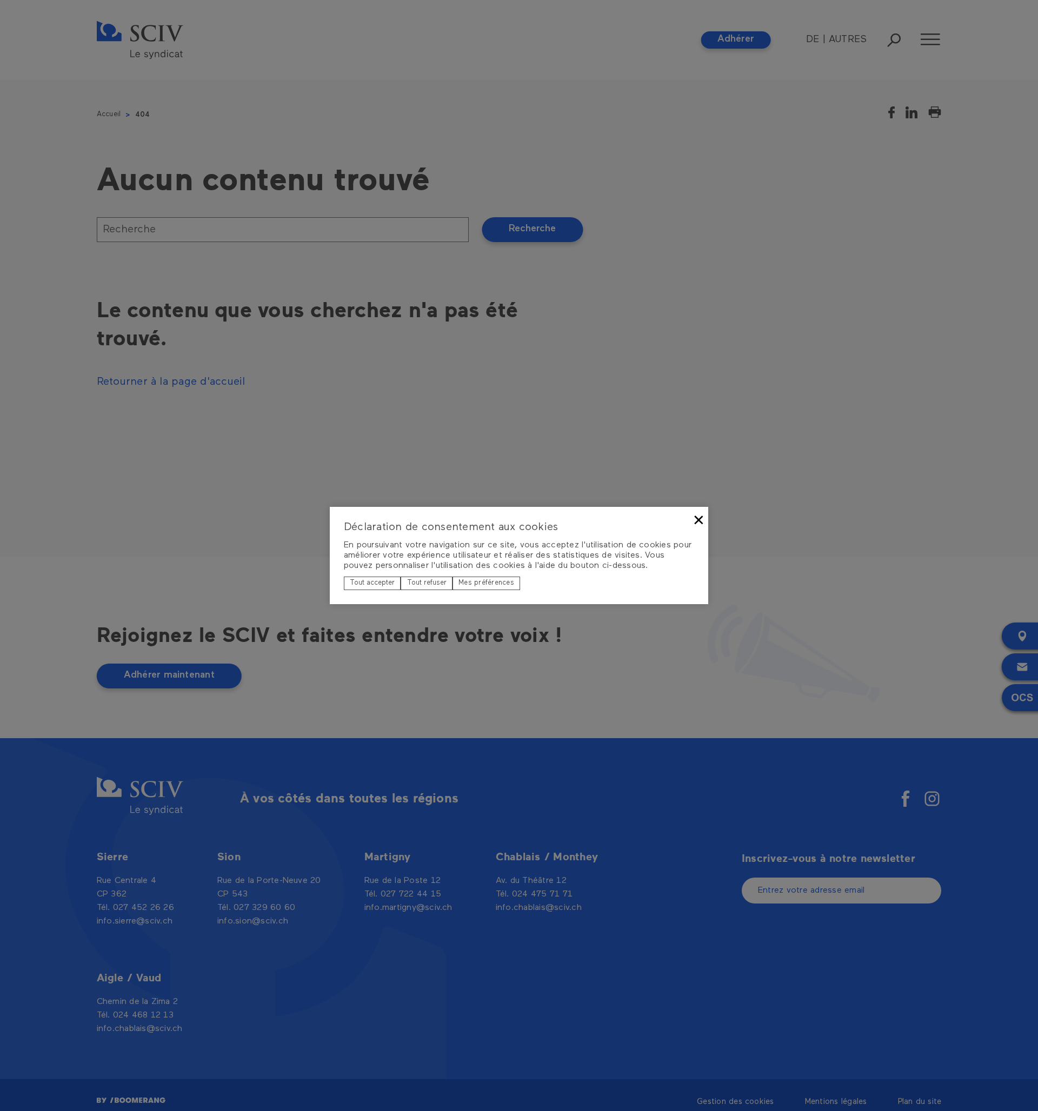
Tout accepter (372, 582)
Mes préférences (486, 582)
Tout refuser (427, 582)
